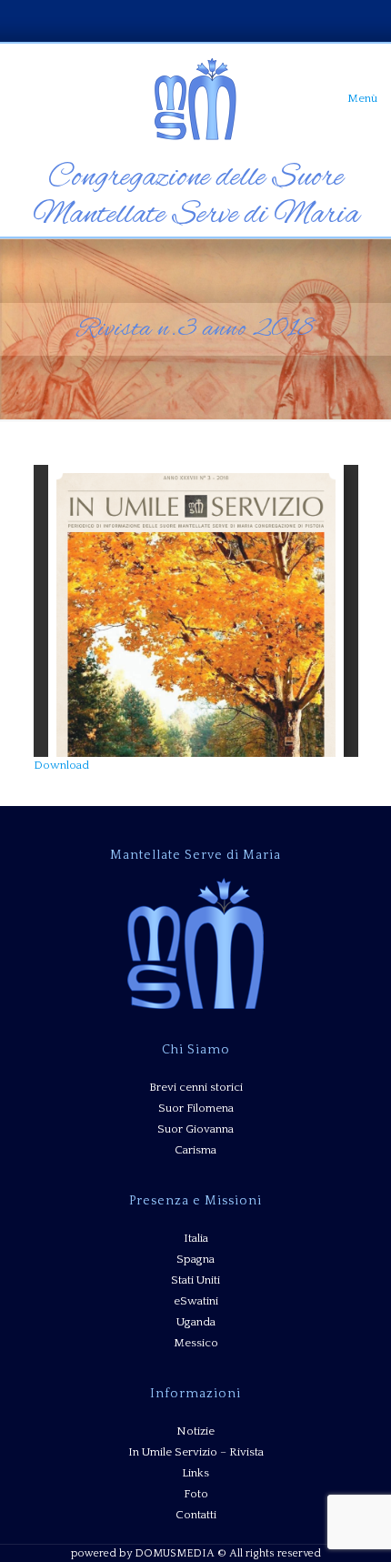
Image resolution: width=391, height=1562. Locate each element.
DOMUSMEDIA (175, 1553)
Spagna (195, 1259)
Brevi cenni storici (196, 1087)
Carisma (195, 1150)
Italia (196, 1238)
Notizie (195, 1431)
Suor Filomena (196, 1108)
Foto (196, 1493)
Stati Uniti (195, 1280)
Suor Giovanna (195, 1129)
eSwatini (196, 1301)
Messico (196, 1342)
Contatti (195, 1514)
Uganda (196, 1321)
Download (61, 765)
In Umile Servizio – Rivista (196, 1452)
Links (195, 1472)
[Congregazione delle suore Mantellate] (195, 98)
